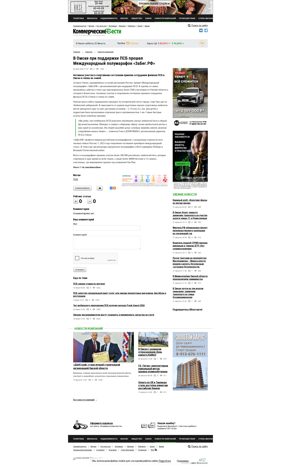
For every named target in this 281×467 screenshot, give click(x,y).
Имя (75, 224)
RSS (152, 450)
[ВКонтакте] (111, 188)
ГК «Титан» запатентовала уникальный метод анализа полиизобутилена (153, 368)
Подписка (142, 450)
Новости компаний (88, 328)
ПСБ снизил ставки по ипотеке (89, 283)
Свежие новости (185, 194)
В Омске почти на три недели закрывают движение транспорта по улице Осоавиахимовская (188, 293)
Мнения (122, 26)
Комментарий (80, 235)
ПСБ (75, 179)
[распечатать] (99, 190)
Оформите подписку (101, 423)
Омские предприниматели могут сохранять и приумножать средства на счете (113, 314)
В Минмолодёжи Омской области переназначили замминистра (190, 278)
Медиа (91, 26)
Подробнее (165, 461)
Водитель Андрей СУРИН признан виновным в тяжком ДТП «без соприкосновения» (190, 245)
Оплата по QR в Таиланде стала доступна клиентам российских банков (153, 385)
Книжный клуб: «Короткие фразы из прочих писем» (190, 201)
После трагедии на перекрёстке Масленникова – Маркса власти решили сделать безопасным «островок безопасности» (190, 262)
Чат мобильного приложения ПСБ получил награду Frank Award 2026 (109, 305)
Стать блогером (127, 450)
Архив (147, 26)
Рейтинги (131, 26)
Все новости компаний (83, 399)
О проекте (100, 450)
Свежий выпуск (79, 26)
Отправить (79, 270)
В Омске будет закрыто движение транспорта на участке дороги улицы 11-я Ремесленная (190, 215)
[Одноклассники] (114, 188)
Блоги (140, 26)
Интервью (113, 26)
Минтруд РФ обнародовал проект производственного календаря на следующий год (190, 230)
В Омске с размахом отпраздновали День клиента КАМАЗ (150, 352)
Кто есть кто (101, 26)
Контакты (113, 450)
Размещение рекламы (82, 450)
